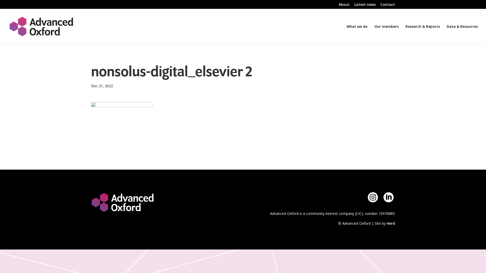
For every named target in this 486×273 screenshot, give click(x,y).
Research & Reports (423, 27)
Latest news (365, 5)
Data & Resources (462, 27)
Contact (387, 5)
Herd (391, 223)
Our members (386, 27)
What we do (357, 27)
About (344, 5)
